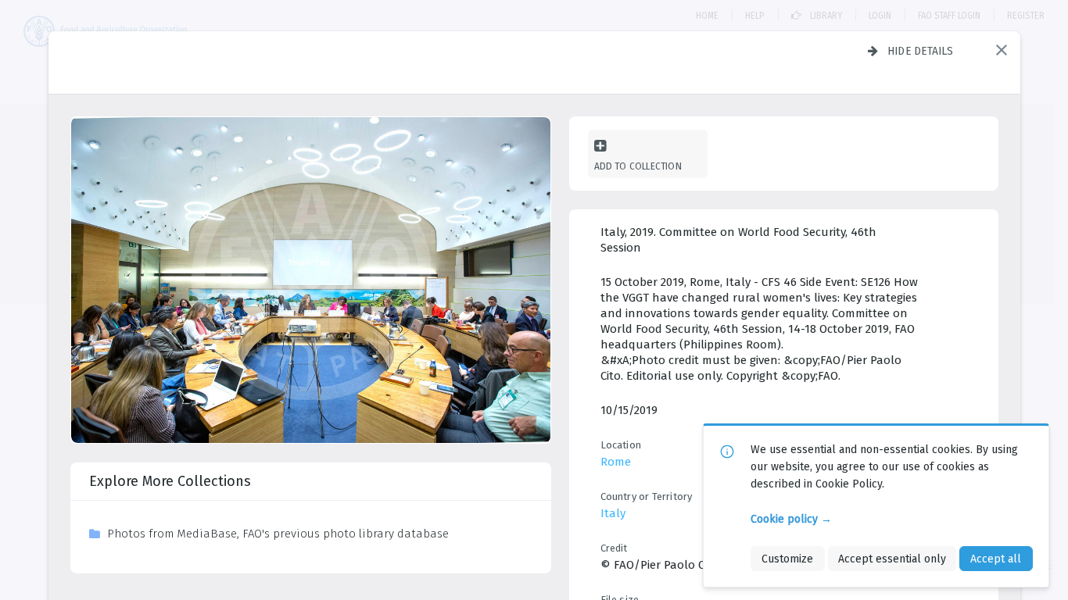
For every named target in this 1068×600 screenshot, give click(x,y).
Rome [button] (615, 462)
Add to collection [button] (638, 166)
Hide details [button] (920, 51)
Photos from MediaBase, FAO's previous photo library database (278, 534)
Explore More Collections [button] (170, 481)
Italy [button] (612, 513)
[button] (1001, 50)
